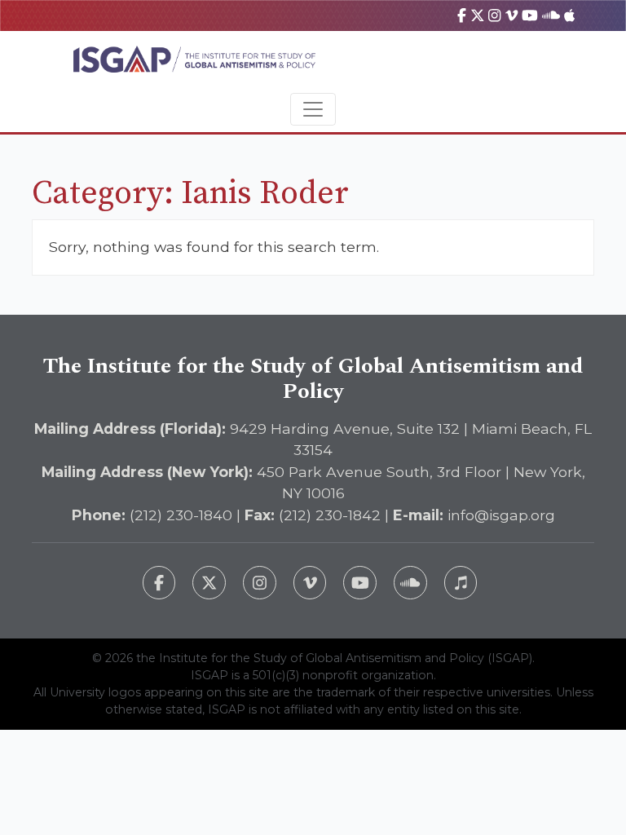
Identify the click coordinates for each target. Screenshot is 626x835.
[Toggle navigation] (313, 109)
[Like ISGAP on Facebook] (159, 582)
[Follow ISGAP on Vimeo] (310, 582)
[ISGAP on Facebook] (461, 15)
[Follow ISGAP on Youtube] (360, 582)
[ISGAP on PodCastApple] (569, 15)
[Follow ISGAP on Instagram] (259, 582)
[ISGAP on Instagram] (494, 15)
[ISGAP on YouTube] (530, 15)
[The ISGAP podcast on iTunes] (461, 582)
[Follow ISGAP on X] (209, 582)
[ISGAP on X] (477, 15)
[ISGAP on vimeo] (511, 15)
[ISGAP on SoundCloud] (551, 15)
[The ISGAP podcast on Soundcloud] (410, 582)
